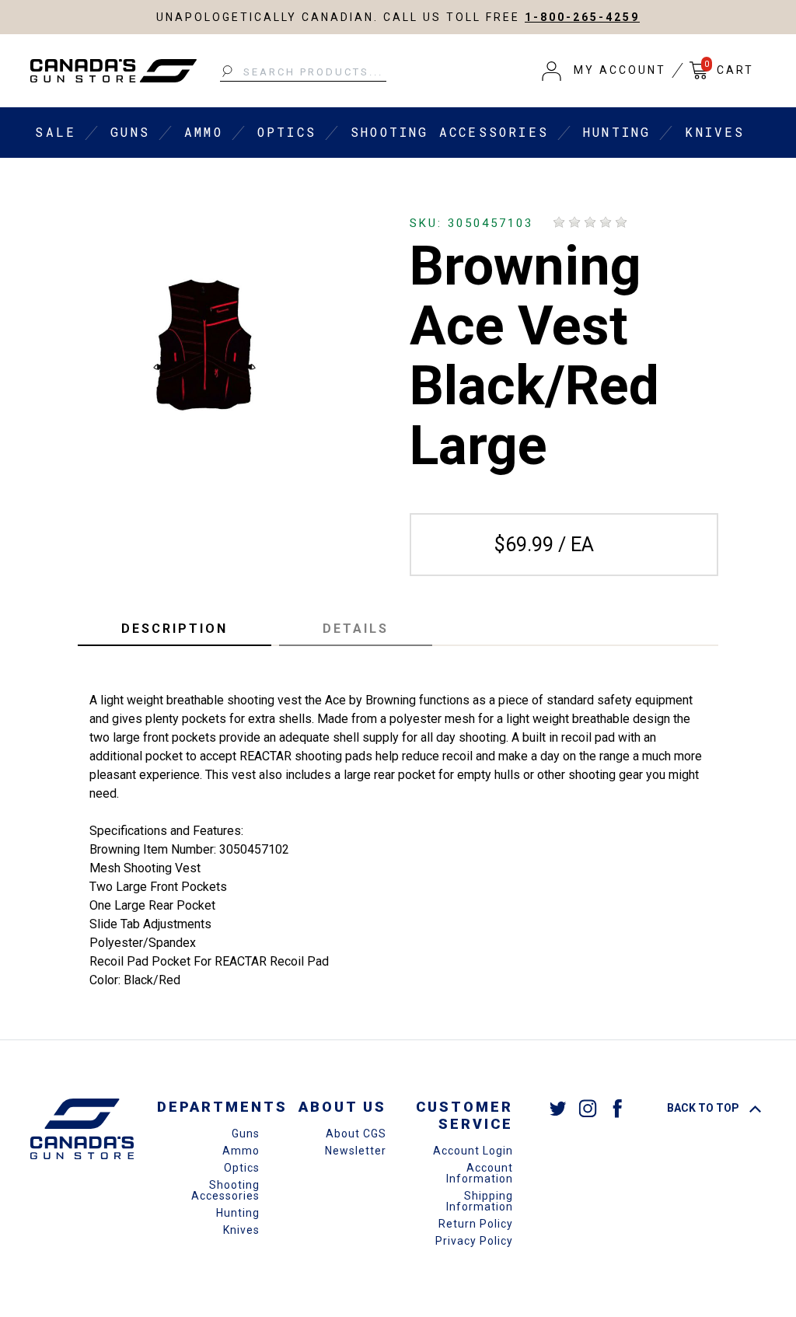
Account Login (473, 1150)
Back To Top (704, 1108)
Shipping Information (479, 1201)
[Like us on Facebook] (617, 1107)
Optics (286, 132)
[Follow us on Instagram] (587, 1107)
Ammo (203, 132)
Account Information (479, 1173)
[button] (604, 71)
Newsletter (355, 1150)
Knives (715, 132)
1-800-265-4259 (582, 17)
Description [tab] (174, 628)
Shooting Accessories (450, 132)
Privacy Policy (474, 1241)
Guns (130, 132)
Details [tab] (356, 628)
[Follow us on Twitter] (558, 1107)
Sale (55, 132)
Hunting (617, 132)
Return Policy (475, 1223)
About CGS (356, 1133)
